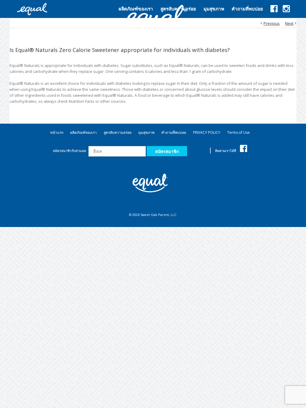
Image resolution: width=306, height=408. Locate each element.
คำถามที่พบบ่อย (173, 132)
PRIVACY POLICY (206, 132)
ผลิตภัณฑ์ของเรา (83, 132)
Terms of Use (238, 132)
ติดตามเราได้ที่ (226, 150)
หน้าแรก (56, 132)
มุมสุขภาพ (146, 132)
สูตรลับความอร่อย (117, 132)
